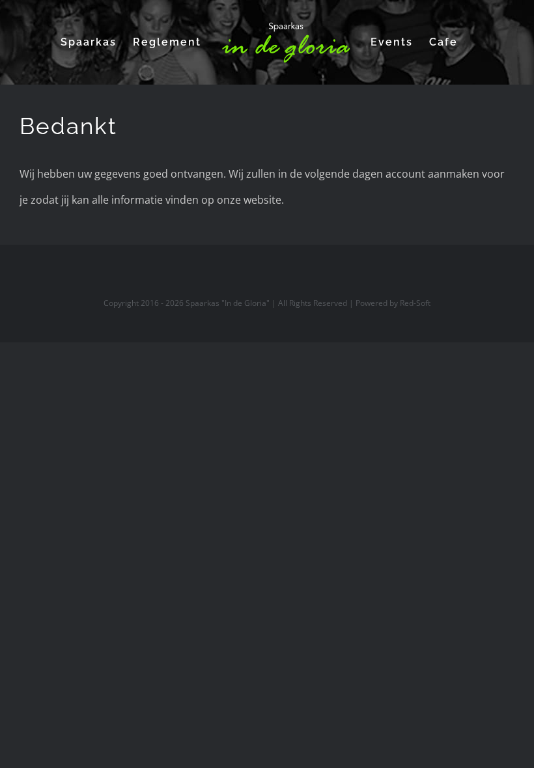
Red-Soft (415, 303)
